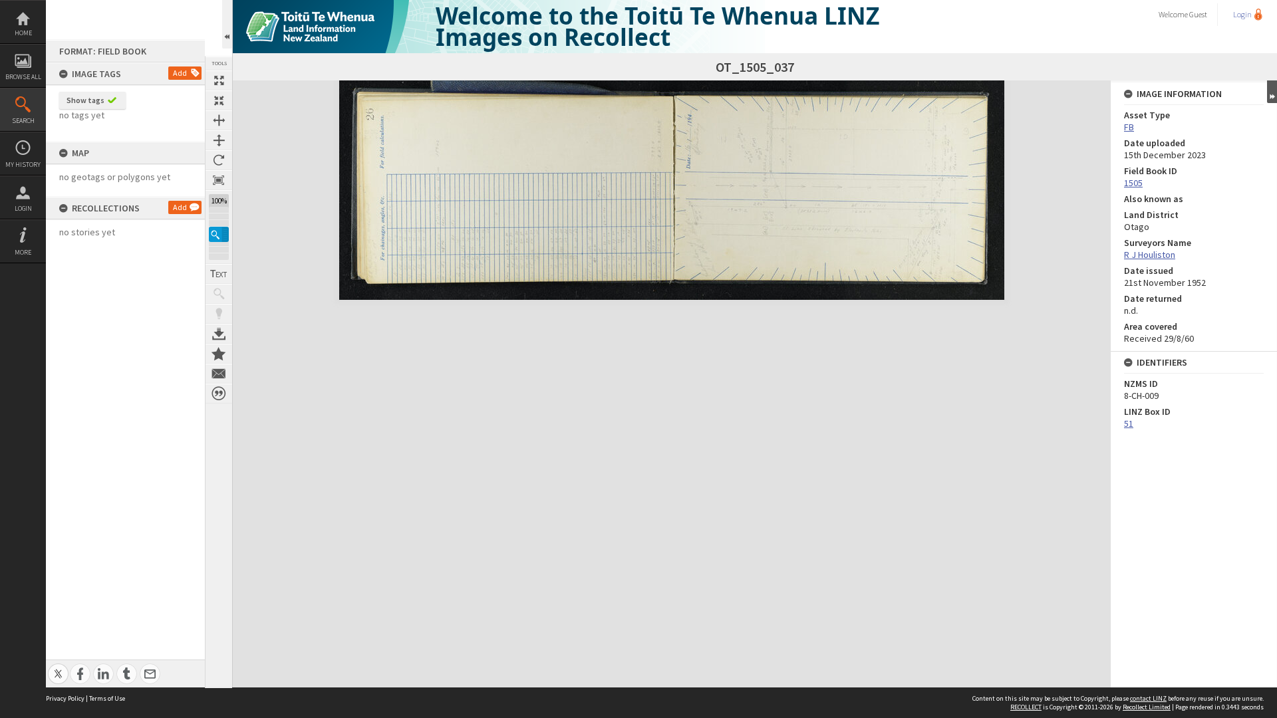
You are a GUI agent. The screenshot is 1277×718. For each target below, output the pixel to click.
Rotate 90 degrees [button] (219, 160)
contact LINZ (1148, 698)
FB (1129, 127)
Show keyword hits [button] (219, 294)
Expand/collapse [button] (1272, 91)
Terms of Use (107, 698)
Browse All (23, 76)
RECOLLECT (1026, 707)
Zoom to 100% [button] (219, 180)
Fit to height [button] (219, 140)
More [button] (23, 252)
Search (23, 120)
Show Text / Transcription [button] (219, 274)
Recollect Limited (1147, 707)
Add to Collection (219, 354)
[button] (219, 234)
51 (1128, 423)
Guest (1198, 14)
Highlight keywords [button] (219, 314)
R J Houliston (1149, 255)
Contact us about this (219, 374)
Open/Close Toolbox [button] (227, 24)
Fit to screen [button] (219, 100)
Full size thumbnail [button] (219, 80)
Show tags (85, 100)
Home (23, 33)
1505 (1133, 183)
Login (23, 208)
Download (219, 334)
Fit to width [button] (219, 120)
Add (180, 73)
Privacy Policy (65, 698)
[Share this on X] (58, 666)
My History (23, 164)
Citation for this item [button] (219, 394)
